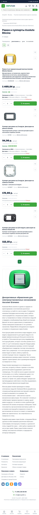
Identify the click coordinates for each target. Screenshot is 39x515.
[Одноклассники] (11, 484)
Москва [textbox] (5, 1)
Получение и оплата (7, 471)
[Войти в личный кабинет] (37, 6)
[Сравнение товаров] (26, 6)
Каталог (12, 513)
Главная (4, 513)
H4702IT (10, 187)
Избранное (27, 513)
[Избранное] (30, 6)
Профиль (35, 513)
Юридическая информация (28, 499)
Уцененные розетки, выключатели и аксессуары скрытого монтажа (17, 20)
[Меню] (3, 6)
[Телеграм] (7, 484)
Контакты (4, 464)
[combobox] (8, 1)
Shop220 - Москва (7, 14)
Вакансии (4, 467)
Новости (22, 474)
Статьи (22, 476)
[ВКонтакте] (3, 484)
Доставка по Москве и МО (8, 476)
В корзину (26, 103)
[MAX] (19, 484)
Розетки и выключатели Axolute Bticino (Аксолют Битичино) (18, 25)
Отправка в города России (9, 479)
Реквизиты (4, 461)
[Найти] (35, 10)
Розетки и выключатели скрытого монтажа (25, 14)
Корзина (19, 513)
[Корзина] (33, 6)
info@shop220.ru (20, 495)
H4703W (10, 236)
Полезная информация (19, 461)
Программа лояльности (19, 459)
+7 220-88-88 (33, 1)
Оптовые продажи (17, 464)
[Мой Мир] (15, 484)
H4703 (9, 135)
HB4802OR (11, 81)
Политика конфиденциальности (12, 499)
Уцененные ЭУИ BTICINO (10, 23)
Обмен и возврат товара (19, 467)
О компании (4, 459)
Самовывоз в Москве (7, 474)
